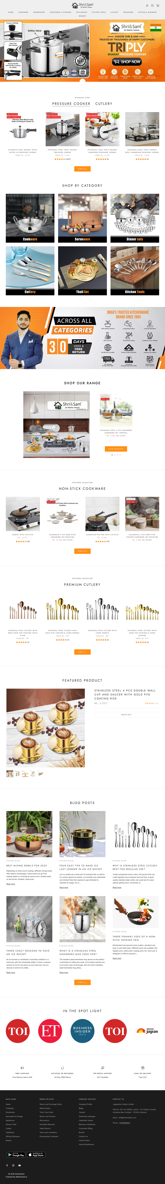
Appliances (81, 12)
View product (116, 449)
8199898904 (124, 1123)
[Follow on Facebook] (7, 1165)
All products (44, 1120)
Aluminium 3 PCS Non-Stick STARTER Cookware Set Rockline (142, 536)
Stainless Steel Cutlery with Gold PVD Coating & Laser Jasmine (142, 633)
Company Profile (85, 1104)
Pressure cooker (71, 103)
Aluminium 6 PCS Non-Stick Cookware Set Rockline (62, 536)
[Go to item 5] (40, 773)
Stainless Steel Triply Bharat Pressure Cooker (62, 151)
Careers (82, 1112)
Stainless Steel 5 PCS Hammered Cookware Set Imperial (116, 431)
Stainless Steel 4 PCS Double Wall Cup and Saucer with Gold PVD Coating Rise (125, 694)
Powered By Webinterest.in (16, 1177)
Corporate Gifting (86, 1128)
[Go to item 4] (33, 773)
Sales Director (45, 1128)
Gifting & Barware (147, 12)
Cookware (23, 12)
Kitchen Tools (99, 12)
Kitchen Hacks (67, 861)
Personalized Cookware (49, 1136)
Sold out (126, 715)
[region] (82, 51)
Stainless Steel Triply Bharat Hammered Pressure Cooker (102, 151)
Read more (10, 884)
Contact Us (83, 1136)
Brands (82, 16)
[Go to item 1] (9, 773)
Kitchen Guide (13, 861)
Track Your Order (46, 1112)
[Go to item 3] (25, 773)
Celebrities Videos (86, 1120)
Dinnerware (39, 12)
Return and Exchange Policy (51, 1104)
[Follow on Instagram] (13, 1165)
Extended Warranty (47, 1124)
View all (82, 169)
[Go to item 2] (17, 773)
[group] (82, 51)
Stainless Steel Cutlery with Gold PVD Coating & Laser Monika (62, 631)
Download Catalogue (87, 1116)
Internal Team (84, 1140)
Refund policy (45, 1108)
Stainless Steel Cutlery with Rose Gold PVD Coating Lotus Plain (23, 633)
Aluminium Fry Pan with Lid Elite (102, 535)
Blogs (81, 1108)
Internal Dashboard (86, 1144)
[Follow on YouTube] (19, 1165)
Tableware (128, 12)
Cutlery (114, 12)
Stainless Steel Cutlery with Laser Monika (102, 631)
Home (11, 12)
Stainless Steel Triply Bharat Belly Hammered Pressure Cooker (142, 151)
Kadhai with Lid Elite (22, 535)
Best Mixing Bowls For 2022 (26, 865)
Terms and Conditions (48, 1132)
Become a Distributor (87, 1124)
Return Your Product (48, 1116)
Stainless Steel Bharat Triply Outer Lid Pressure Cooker (22, 151)
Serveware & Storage (60, 12)
